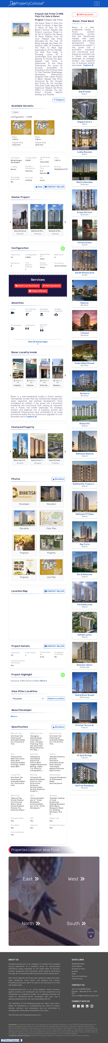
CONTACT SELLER (55, 187)
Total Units (15, 653)
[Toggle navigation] (96, 4)
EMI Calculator (86, 15)
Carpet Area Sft (45, 158)
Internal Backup (17, 832)
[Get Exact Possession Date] (48, 173)
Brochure (59, 479)
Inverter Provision (57, 825)
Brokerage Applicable (15, 178)
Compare (60, 100)
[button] (19, 48)
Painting (33, 775)
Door (13, 754)
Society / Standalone (30, 167)
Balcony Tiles (16, 733)
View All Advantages (38, 342)
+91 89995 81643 (83, 989)
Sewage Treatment (58, 310)
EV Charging (16, 325)
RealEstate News (78, 964)
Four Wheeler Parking (28, 265)
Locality (14, 167)
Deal (40, 187)
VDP (32, 818)
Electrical (34, 754)
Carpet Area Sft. (45, 255)
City (41, 178)
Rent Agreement (52, 286)
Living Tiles (15, 775)
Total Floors (16, 255)
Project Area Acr (45, 653)
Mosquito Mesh (17, 818)
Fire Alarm (15, 825)
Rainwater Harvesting (44, 310)
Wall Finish (15, 796)
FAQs (74, 974)
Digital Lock (54, 818)
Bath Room (59, 255)
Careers (75, 971)
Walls (32, 796)
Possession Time (45, 167)
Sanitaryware (55, 775)
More (42, 681)
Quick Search (77, 966)
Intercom (34, 825)
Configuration (31, 158)
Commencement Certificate (18, 662)
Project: (39, 20)
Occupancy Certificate (59, 653)
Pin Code (29, 178)
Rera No (57, 167)
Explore (31, 417)
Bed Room (15, 263)
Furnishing (58, 263)
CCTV (13, 309)
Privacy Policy (77, 979)
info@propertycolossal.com (87, 996)
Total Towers (30, 653)
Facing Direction (44, 264)
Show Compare (13, 1040)
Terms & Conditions (79, 976)
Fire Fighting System (30, 310)
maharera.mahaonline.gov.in (20, 1035)
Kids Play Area (43, 326)
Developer (15, 158)
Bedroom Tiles (56, 733)
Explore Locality (56, 698)
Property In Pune (78, 969)
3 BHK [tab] (15, 112)
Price (56, 158)
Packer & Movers (39, 291)
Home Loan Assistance (28, 286)
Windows (53, 796)
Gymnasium (30, 325)
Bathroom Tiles (36, 733)
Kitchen (53, 754)
